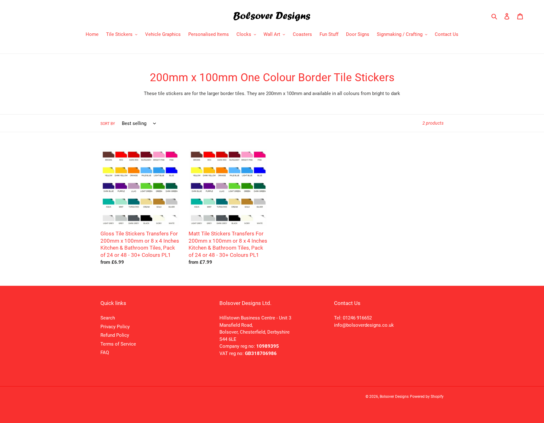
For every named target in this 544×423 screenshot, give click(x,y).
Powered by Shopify (427, 396)
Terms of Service (118, 344)
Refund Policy (114, 335)
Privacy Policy (115, 327)
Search (107, 318)
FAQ (104, 352)
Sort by (107, 123)
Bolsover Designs (394, 396)
